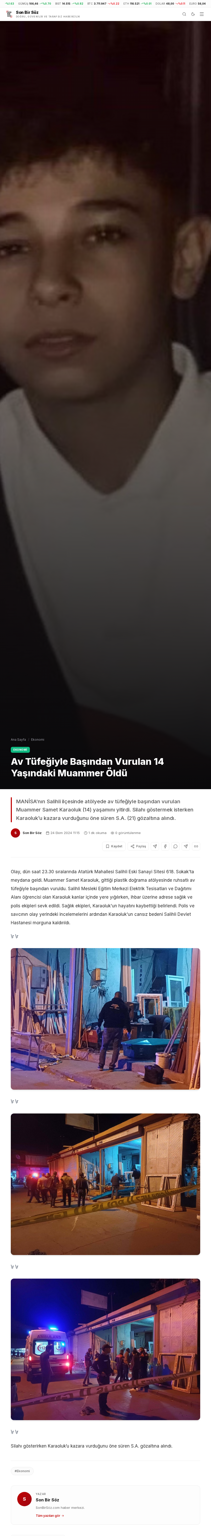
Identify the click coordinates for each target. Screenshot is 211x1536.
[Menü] (202, 14)
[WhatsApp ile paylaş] (175, 846)
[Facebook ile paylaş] (165, 846)
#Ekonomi (22, 1471)
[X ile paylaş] (155, 846)
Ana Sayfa (18, 739)
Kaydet (116, 846)
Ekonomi (37, 739)
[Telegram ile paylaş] (186, 846)
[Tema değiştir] (193, 14)
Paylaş (141, 846)
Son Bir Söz (32, 833)
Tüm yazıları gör (48, 1516)
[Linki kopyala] (196, 846)
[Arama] (184, 14)
